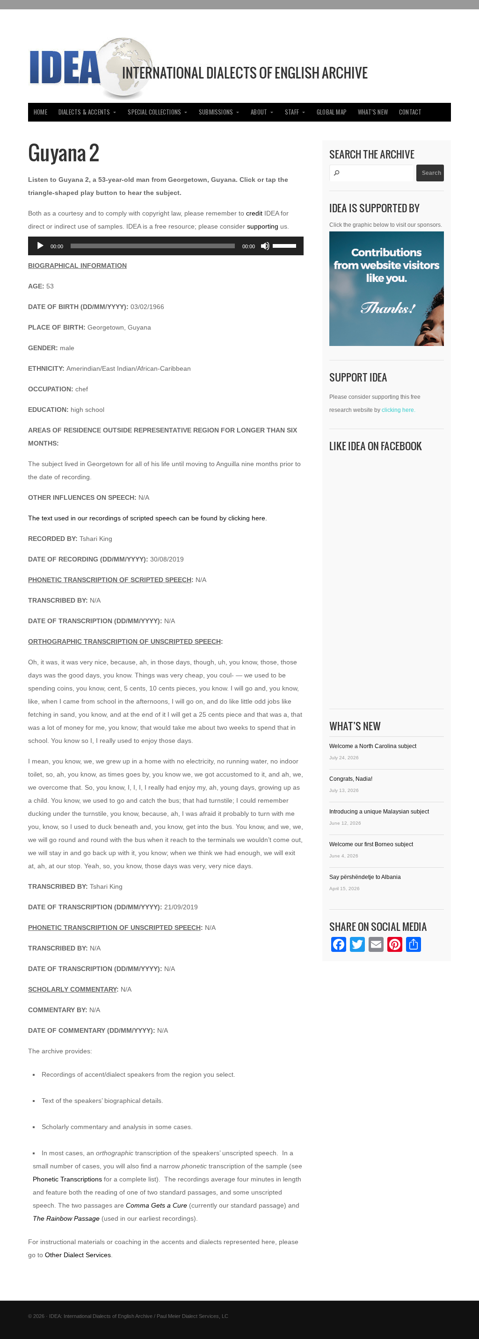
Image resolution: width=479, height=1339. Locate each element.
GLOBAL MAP (332, 112)
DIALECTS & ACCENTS (84, 112)
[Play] (40, 246)
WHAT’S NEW (373, 112)
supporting (262, 226)
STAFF (292, 112)
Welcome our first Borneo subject (371, 844)
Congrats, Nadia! (350, 779)
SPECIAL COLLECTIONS (154, 112)
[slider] (286, 245)
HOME (40, 112)
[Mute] (265, 246)
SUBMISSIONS (216, 112)
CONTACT (410, 112)
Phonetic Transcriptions (67, 1179)
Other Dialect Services (78, 1255)
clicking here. (398, 410)
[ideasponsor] (386, 291)
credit (254, 213)
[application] (166, 246)
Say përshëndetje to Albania (365, 877)
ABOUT (259, 112)
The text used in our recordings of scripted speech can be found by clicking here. (147, 518)
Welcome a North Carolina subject (372, 746)
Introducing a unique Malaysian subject (379, 811)
